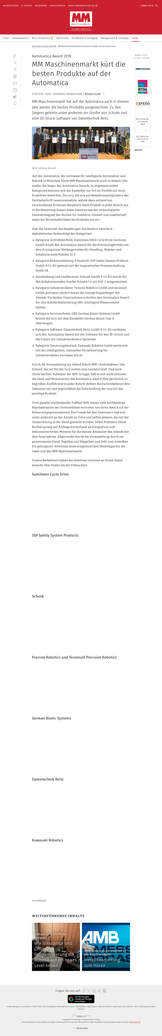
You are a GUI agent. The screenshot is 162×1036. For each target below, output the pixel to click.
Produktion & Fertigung (84, 38)
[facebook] (15, 56)
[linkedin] (15, 76)
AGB (35, 1007)
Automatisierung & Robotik (44, 46)
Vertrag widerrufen (147, 1007)
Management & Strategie (115, 38)
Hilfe (40, 1007)
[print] (15, 90)
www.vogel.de (134, 1022)
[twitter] (15, 63)
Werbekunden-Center (66, 1007)
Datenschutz (92, 1007)
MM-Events (62, 38)
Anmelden (147, 5)
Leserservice (26, 1007)
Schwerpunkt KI (20, 38)
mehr (138, 150)
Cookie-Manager (13, 1007)
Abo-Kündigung (49, 1007)
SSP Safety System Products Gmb (142, 139)
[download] (15, 97)
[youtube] (93, 991)
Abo (136, 1007)
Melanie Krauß (92, 93)
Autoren (81, 1009)
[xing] (15, 69)
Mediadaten (81, 1007)
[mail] (15, 83)
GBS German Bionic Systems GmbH (143, 121)
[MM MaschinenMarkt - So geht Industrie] (6, 37)
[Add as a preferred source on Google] (81, 999)
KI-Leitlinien (129, 1007)
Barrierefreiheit (105, 1007)
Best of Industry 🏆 (42, 38)
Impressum (117, 1007)
